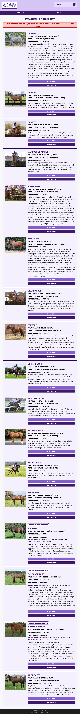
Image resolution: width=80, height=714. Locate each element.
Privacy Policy (40, 711)
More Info (51, 81)
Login (58, 13)
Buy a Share (21, 13)
